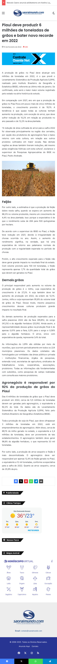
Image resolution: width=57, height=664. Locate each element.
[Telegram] (36, 481)
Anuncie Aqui (24, 646)
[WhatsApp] (31, 481)
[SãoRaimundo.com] (28, 13)
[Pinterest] (26, 481)
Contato (35, 646)
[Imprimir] (41, 481)
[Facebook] (16, 481)
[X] (21, 481)
